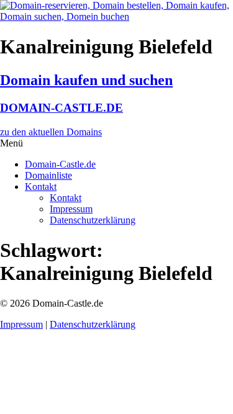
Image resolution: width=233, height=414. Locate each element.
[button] (116, 143)
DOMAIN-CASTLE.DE (61, 107)
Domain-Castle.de (60, 164)
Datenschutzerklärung (92, 220)
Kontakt (41, 186)
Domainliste (48, 175)
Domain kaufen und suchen (86, 80)
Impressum (71, 209)
